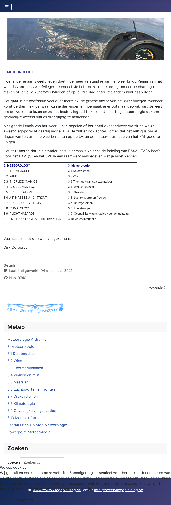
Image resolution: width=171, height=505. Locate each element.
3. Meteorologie (20, 346)
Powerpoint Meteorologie (28, 432)
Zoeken (13, 462)
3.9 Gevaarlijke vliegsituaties (31, 410)
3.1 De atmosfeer (21, 353)
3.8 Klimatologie (21, 403)
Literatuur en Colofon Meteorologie (37, 425)
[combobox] (42, 462)
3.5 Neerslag (18, 382)
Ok (6, 500)
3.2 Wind (14, 360)
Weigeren (25, 500)
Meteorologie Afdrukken (27, 339)
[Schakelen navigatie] (7, 7)
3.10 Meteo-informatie (26, 417)
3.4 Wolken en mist (23, 375)
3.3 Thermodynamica (25, 368)
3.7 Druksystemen (22, 396)
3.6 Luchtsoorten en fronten (31, 389)
